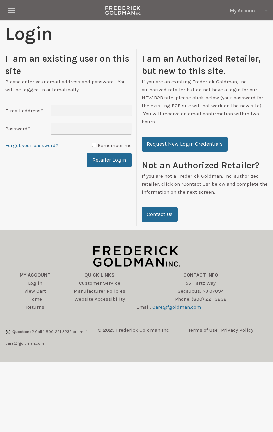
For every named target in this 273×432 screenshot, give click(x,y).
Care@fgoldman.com (176, 307)
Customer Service (99, 283)
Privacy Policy (237, 330)
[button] (185, 144)
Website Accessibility (99, 299)
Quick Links (99, 275)
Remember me (115, 145)
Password (17, 129)
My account (35, 275)
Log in (35, 283)
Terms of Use (203, 330)
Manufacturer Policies (99, 291)
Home (35, 299)
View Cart (35, 291)
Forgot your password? (31, 145)
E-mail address (24, 111)
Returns (35, 307)
